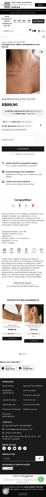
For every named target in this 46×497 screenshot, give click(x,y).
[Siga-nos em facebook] (9, 448)
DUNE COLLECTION (16, 42)
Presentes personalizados (8, 415)
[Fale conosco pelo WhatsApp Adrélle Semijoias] (41, 479)
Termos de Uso (29, 400)
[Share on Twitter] (26, 205)
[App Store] (8, 368)
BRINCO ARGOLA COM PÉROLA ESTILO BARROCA (34, 326)
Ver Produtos (38, 21)
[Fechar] (2, 5)
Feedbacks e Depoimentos (8, 391)
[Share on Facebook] (19, 205)
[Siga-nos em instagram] (4, 448)
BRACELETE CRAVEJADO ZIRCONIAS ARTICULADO (12, 326)
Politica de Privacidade (11, 409)
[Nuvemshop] (23, 477)
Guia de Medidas (9, 400)
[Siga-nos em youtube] (14, 448)
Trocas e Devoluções (31, 405)
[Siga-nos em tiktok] (19, 448)
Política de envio (9, 405)
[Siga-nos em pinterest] (25, 448)
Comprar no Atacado (31, 395)
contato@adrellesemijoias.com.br (19, 429)
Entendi (23, 494)
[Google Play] (26, 368)
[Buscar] (43, 37)
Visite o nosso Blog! (13, 433)
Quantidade (8, 140)
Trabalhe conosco (30, 409)
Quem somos (8, 386)
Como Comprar (29, 390)
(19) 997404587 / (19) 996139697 (18, 426)
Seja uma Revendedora (32, 386)
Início (4, 42)
